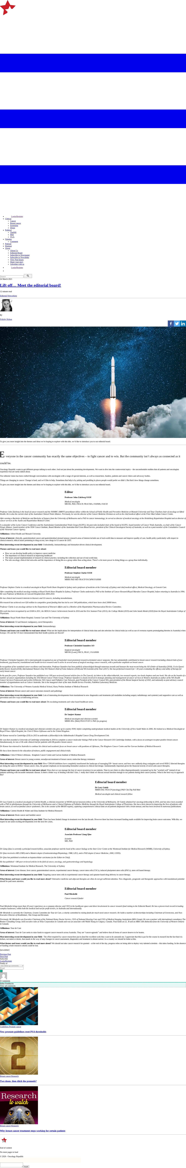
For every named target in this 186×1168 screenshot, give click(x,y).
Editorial (3, 296)
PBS (12, 235)
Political (8, 230)
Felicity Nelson (6, 319)
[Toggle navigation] (3, 25)
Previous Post (5, 954)
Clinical (8, 219)
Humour (8, 246)
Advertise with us (17, 264)
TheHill (13, 232)
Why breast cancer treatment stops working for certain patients (32, 1130)
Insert (26, 1167)
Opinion (8, 239)
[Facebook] (171, 324)
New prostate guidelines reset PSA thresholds (23, 1031)
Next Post (4, 956)
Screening (14, 225)
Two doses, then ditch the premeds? (18, 1081)
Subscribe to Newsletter (19, 257)
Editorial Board (16, 253)
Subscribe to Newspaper (20, 255)
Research (15, 1076)
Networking (12, 296)
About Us (14, 251)
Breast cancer (15, 223)
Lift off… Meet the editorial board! (30, 285)
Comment (14, 241)
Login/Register (17, 216)
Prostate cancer (15, 1027)
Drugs (12, 228)
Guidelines (4, 1027)
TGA (12, 237)
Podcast (8, 244)
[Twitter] (177, 324)
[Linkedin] (183, 324)
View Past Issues (17, 260)
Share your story (16, 262)
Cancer (13, 221)
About (7, 248)
